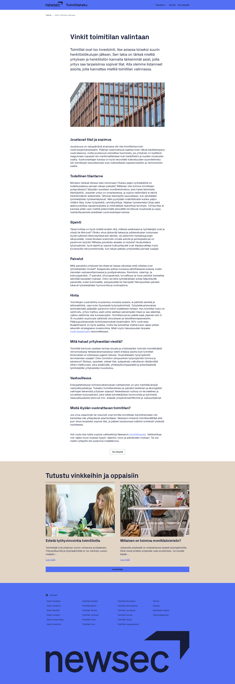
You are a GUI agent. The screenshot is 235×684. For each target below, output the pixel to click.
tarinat (48, 15)
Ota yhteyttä (117, 452)
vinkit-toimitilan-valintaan (65, 15)
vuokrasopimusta (80, 331)
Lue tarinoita (117, 569)
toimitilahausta (137, 434)
